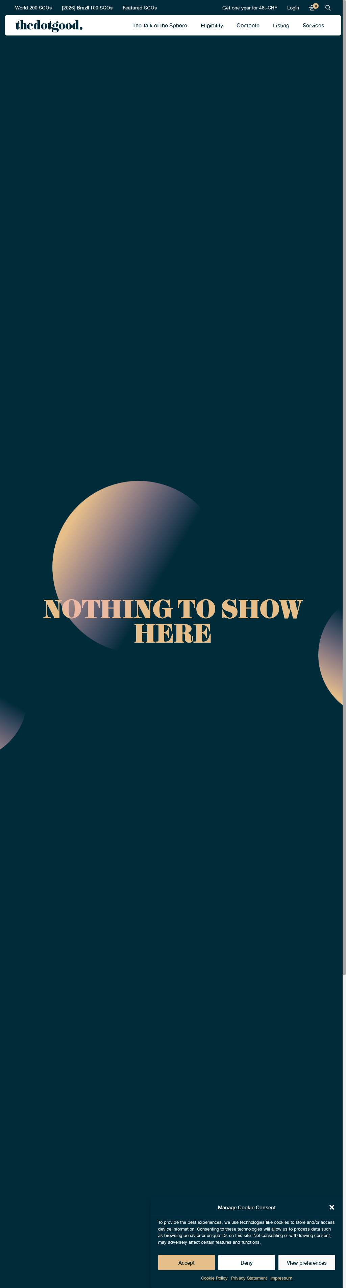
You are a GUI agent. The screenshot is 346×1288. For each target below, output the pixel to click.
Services (313, 25)
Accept (186, 1263)
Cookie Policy (214, 1278)
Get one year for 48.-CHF (249, 7)
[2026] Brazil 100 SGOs (87, 7)
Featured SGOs (140, 7)
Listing (281, 25)
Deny (247, 1263)
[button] (331, 1207)
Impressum (281, 1278)
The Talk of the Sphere (159, 25)
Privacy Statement (249, 1278)
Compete (248, 25)
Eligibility (212, 25)
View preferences (307, 1263)
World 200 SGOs (33, 7)
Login (293, 7)
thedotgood (47, 27)
